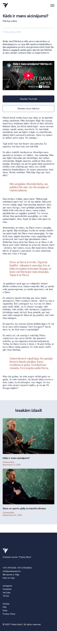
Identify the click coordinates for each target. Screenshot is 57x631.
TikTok (6, 596)
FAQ (4, 607)
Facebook (7, 589)
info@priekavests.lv (12, 571)
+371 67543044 (24, 567)
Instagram (7, 585)
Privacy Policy (9, 614)
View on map (9, 578)
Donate (6, 603)
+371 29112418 (9, 567)
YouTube (6, 592)
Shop (5, 610)
